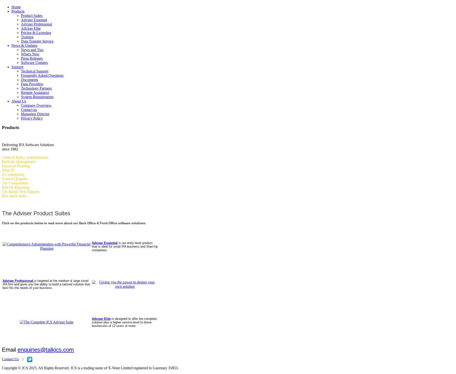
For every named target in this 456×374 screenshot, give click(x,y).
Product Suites (32, 16)
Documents (29, 80)
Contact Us (10, 359)
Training (27, 37)
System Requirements (37, 97)
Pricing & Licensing (36, 33)
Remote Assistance (35, 93)
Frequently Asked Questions (42, 75)
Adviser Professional (36, 24)
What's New (30, 54)
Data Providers (32, 84)
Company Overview (36, 105)
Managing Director (35, 114)
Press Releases (32, 58)
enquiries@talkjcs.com (46, 349)
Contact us (29, 110)
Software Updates (34, 63)
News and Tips (32, 50)
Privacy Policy (32, 118)
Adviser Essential (34, 20)
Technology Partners (36, 88)
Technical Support (34, 71)
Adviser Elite (31, 28)
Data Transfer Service (37, 41)
